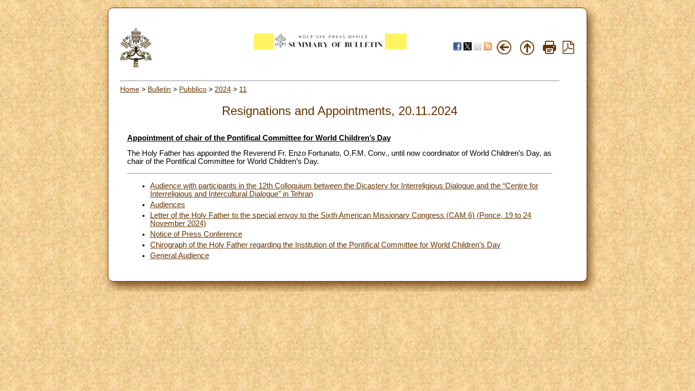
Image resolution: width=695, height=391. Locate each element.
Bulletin (159, 89)
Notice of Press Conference (196, 234)
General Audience (179, 256)
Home (129, 89)
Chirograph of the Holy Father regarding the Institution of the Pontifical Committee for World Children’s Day (325, 245)
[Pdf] (568, 51)
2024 (223, 89)
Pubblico (193, 89)
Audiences (167, 205)
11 (243, 89)
